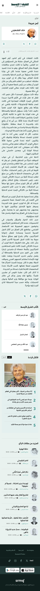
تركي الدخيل (25, 473)
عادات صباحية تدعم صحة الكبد (21, 423)
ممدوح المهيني (25, 521)
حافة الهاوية (23, 447)
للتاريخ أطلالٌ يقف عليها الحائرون (16, 493)
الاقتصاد (7, 11)
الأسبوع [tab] (4, 355)
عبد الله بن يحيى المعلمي (19, 342)
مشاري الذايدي (24, 450)
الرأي (13, 11)
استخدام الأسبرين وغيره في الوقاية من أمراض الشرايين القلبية (19, 407)
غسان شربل (24, 333)
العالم (19, 11)
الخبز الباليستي (22, 458)
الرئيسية (36, 11)
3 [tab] (13, 348)
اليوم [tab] (9, 355)
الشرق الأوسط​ (27, 11)
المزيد (4, 305)
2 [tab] (20, 348)
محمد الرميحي (24, 507)
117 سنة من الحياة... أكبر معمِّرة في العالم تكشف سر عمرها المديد (18, 390)
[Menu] (38, 4)
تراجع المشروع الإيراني (20, 504)
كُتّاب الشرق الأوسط (29, 305)
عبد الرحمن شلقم (24, 496)
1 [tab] (26, 348)
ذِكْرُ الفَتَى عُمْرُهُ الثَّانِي (20, 470)
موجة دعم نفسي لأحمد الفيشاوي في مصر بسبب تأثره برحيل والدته (20, 399)
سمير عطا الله (23, 323)
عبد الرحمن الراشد (22, 313)
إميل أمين (26, 533)
